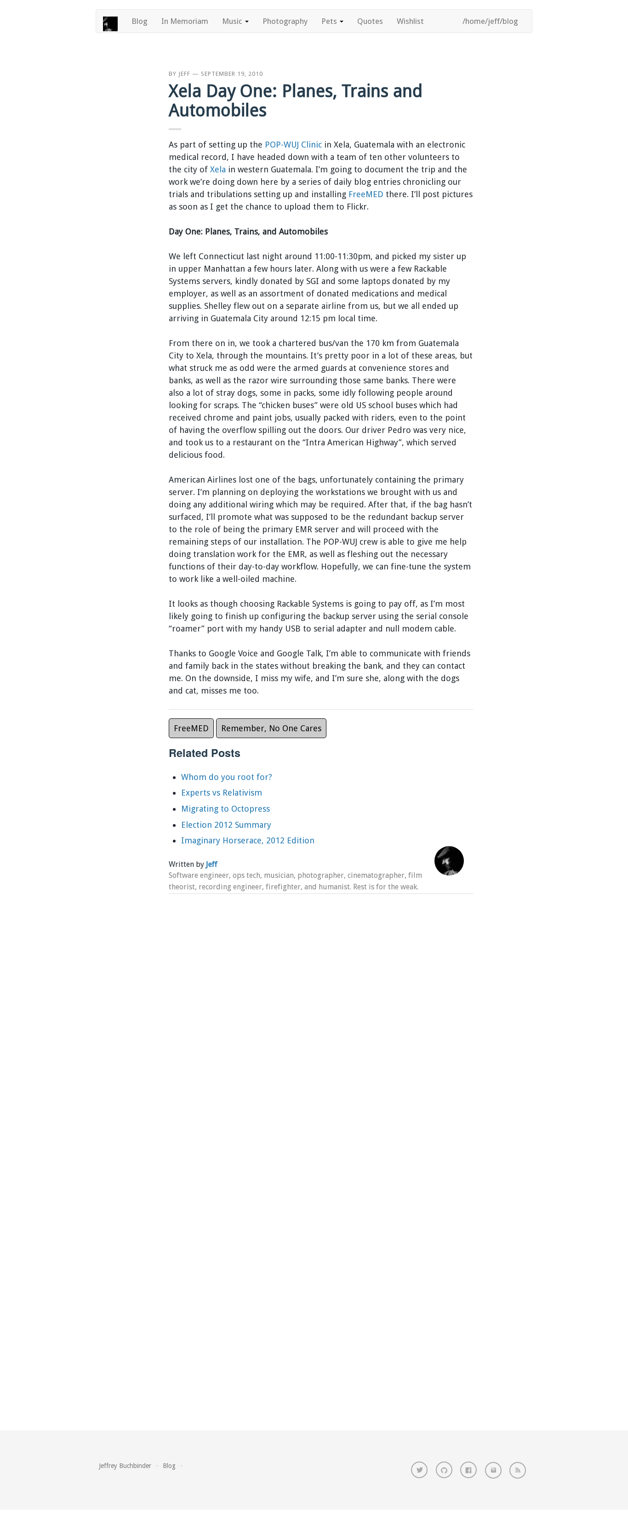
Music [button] (233, 21)
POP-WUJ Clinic (293, 144)
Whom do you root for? (226, 777)
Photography (285, 21)
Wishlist (410, 21)
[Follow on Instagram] (493, 1470)
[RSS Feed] (517, 1470)
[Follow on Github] (444, 1470)
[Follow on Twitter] (419, 1470)
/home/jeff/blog (490, 21)
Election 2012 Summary (226, 825)
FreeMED (365, 194)
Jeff (184, 73)
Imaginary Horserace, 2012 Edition (247, 840)
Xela (218, 169)
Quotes (370, 21)
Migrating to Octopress (225, 809)
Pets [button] (330, 21)
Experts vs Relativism (221, 792)
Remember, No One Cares (271, 728)
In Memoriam (184, 21)
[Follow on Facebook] (468, 1470)
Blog (139, 21)
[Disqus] (321, 1021)
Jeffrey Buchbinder (125, 1465)
